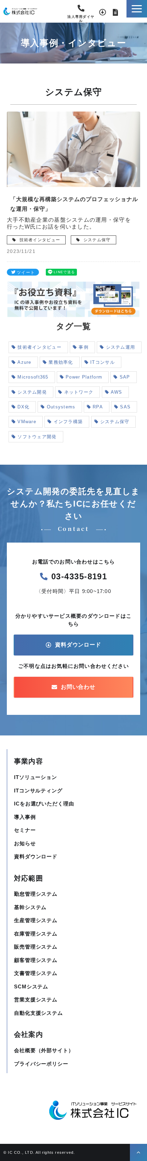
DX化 (23, 406)
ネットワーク (79, 392)
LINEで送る (64, 272)
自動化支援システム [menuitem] (38, 1013)
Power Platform (84, 377)
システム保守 (96, 239)
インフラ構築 (68, 421)
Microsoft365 (32, 377)
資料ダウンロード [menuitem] (35, 856)
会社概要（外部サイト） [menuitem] (44, 1050)
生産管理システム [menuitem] (35, 920)
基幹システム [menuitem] (30, 907)
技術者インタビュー (39, 239)
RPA (98, 406)
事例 (84, 347)
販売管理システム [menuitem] (35, 947)
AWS (116, 392)
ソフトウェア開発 (36, 436)
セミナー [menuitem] (25, 830)
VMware (26, 421)
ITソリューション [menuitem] (35, 777)
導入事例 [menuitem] (25, 817)
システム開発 (32, 392)
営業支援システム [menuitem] (35, 999)
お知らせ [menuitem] (25, 843)
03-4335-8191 (81, 10)
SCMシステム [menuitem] (31, 986)
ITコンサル (102, 362)
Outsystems (61, 406)
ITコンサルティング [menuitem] (38, 790)
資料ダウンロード (102, 12)
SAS (125, 406)
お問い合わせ (115, 12)
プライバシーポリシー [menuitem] (41, 1064)
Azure (24, 362)
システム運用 (120, 347)
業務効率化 (61, 362)
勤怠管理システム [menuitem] (35, 894)
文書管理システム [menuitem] (35, 973)
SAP (125, 377)
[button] (136, 9)
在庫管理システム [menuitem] (35, 934)
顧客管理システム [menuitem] (35, 960)
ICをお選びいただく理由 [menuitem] (44, 803)
